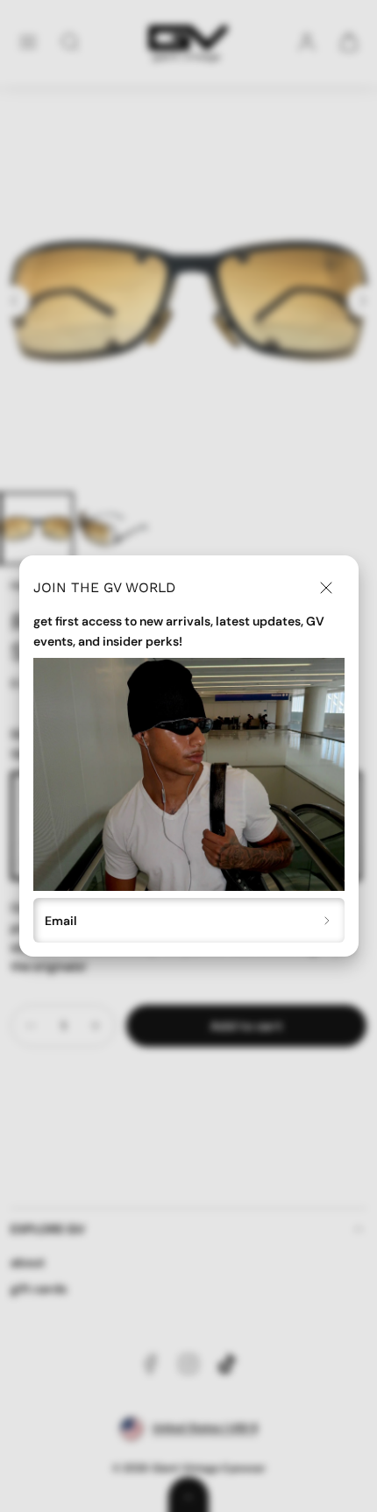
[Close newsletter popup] (326, 587)
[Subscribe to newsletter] (327, 920)
